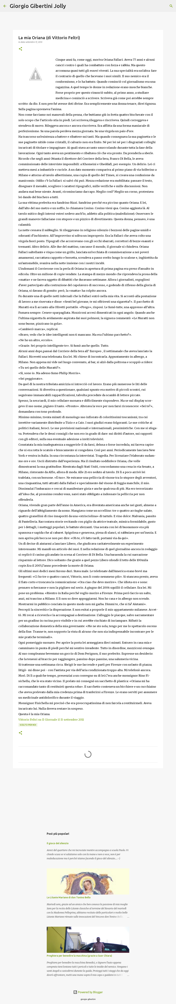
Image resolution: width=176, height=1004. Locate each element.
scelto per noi (28, 725)
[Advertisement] (88, 797)
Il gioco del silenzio (58, 843)
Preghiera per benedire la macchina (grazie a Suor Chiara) (79, 955)
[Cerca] (71, 6)
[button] (20, 49)
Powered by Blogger (90, 992)
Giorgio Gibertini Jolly (38, 6)
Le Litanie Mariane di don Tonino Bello (69, 897)
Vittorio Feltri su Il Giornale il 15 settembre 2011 (51, 719)
